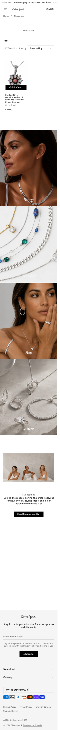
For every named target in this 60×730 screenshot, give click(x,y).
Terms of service (43, 707)
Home (6, 16)
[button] (7, 9)
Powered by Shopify (32, 725)
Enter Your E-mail (12, 636)
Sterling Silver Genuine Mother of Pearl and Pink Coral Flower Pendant (14, 99)
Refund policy (9, 707)
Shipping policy (10, 711)
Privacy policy (25, 707)
